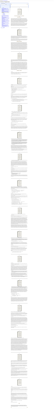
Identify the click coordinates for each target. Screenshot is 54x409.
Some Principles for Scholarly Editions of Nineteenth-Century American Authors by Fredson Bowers (5, 25)
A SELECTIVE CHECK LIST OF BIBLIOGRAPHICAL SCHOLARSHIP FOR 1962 (5, 26)
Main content (4, 0)
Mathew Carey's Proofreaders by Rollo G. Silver (5, 15)
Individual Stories (4, 14)
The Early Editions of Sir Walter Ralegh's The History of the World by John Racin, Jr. (5, 21)
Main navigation (6, 0)
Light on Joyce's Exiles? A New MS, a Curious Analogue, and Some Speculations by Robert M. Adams (5, 11)
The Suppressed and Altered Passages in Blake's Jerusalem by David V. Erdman (5, 8)
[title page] (3, 7)
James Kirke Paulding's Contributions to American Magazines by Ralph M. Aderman (5, 17)
